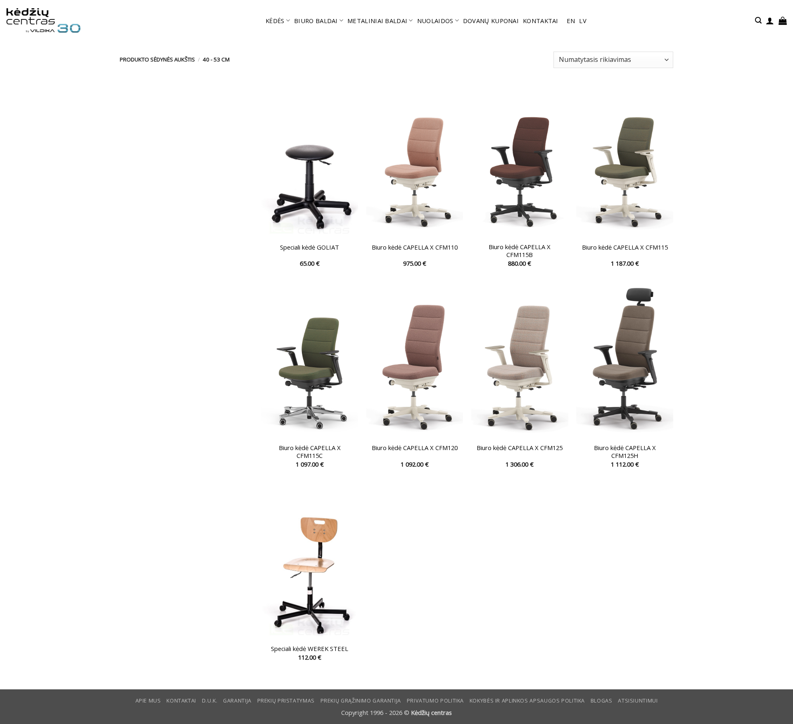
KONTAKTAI (540, 21)
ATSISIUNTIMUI (638, 700)
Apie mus (148, 700)
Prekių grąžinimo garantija (361, 700)
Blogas (602, 700)
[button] (758, 20)
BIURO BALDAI (316, 21)
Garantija (237, 700)
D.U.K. (210, 700)
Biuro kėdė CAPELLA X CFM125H (625, 452)
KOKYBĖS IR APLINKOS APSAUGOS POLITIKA (527, 700)
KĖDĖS (275, 21)
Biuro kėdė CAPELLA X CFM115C (310, 452)
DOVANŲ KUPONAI (491, 21)
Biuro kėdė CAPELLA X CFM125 (520, 448)
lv (582, 21)
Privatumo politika (435, 700)
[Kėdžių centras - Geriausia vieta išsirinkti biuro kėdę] (43, 20)
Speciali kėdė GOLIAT (309, 247)
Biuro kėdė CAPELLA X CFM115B (520, 251)
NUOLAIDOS (435, 21)
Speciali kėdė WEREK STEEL (309, 649)
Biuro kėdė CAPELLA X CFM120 (415, 448)
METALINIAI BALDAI (377, 21)
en (571, 21)
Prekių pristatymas (286, 700)
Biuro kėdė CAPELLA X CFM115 (625, 247)
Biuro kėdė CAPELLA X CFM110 (415, 247)
